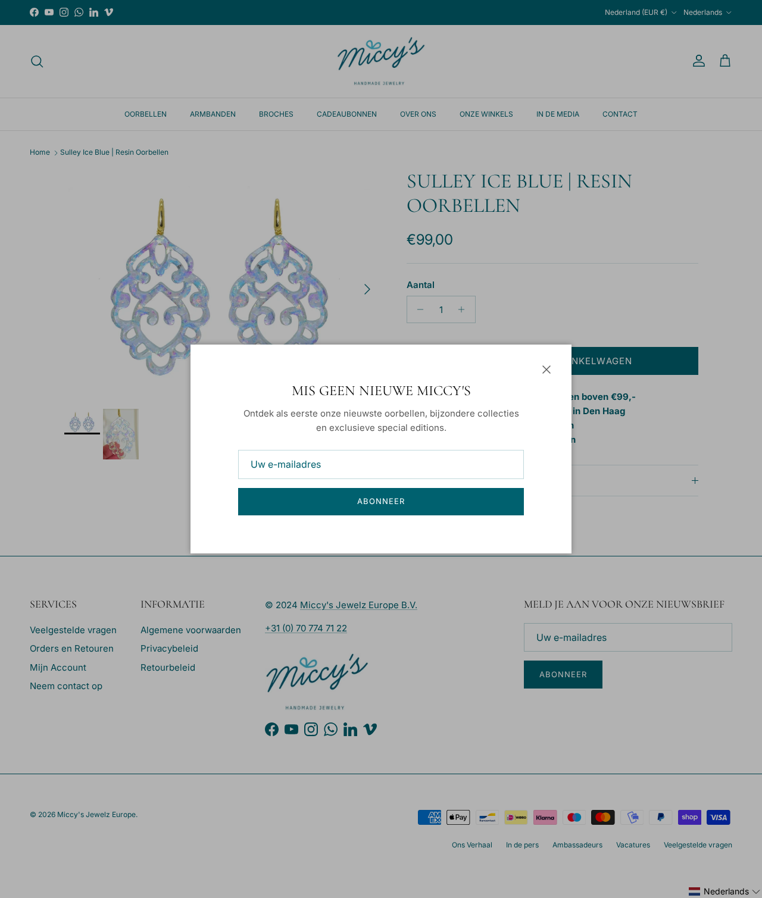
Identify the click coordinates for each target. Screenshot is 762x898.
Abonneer (381, 501)
